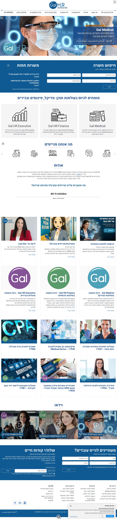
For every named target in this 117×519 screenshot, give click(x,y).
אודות (86, 12)
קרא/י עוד (110, 257)
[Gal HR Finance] (58, 36)
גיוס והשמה (49, 494)
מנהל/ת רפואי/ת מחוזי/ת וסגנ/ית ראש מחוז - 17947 (98, 348)
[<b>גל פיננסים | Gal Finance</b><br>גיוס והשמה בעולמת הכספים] (58, 425)
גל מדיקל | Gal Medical (97, 434)
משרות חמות (28, 65)
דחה (102, 516)
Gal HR (50, 486)
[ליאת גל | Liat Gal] (19, 229)
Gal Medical (110, 32)
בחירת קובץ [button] (51, 471)
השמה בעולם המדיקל (109, 494)
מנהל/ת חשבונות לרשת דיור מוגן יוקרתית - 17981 (19, 387)
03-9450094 (8, 12)
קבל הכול (110, 516)
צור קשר (94, 12)
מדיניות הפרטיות (100, 467)
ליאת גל (78, 174)
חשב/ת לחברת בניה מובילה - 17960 (21, 348)
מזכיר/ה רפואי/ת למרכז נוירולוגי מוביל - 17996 (98, 387)
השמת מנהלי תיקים (67, 498)
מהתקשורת (76, 12)
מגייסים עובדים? (107, 12)
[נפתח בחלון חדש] (98, 229)
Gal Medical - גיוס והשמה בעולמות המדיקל (101, 294)
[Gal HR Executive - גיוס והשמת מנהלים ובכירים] (19, 278)
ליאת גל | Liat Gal (26, 243)
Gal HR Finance (58, 126)
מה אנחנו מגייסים (58, 145)
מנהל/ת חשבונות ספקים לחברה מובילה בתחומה (26, 89)
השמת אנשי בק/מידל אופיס (67, 492)
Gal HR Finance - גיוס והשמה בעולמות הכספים (60, 294)
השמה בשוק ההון (68, 489)
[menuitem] (107, 12)
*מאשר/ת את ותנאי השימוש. (100, 467)
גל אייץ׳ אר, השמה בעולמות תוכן (47, 497)
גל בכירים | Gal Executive (19, 434)
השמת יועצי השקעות (67, 495)
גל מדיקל (112, 486)
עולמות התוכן (21, 12)
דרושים (50, 491)
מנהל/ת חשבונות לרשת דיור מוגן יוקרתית (25, 80)
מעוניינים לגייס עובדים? (95, 450)
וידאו (59, 405)
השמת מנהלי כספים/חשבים (90, 500)
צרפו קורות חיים (50, 467)
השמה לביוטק (111, 489)
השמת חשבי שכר (89, 491)
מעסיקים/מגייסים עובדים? (62, 243)
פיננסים (92, 486)
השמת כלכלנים (90, 496)
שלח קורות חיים (51, 12)
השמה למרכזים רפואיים (108, 499)
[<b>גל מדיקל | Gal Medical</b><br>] (97, 425)
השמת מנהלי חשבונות (88, 489)
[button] (2, 18)
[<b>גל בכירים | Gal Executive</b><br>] (19, 425)
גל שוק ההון (70, 486)
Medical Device (110, 491)
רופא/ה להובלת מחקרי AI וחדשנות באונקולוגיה (25, 71)
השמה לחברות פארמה (108, 496)
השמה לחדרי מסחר (68, 500)
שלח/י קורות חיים (40, 450)
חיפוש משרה (104, 65)
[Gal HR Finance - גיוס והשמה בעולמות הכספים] (58, 278)
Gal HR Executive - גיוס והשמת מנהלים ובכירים (19, 294)
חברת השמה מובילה (46, 489)
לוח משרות (64, 12)
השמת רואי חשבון (89, 494)
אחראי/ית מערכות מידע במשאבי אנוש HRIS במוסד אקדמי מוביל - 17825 (59, 388)
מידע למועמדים (35, 12)
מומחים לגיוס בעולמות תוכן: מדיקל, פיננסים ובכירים (58, 98)
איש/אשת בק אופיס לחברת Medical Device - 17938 (61, 348)
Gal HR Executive (19, 126)
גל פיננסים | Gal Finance (58, 434)
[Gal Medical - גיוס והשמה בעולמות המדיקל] (98, 278)
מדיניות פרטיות (73, 516)
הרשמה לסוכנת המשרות (102, 244)
